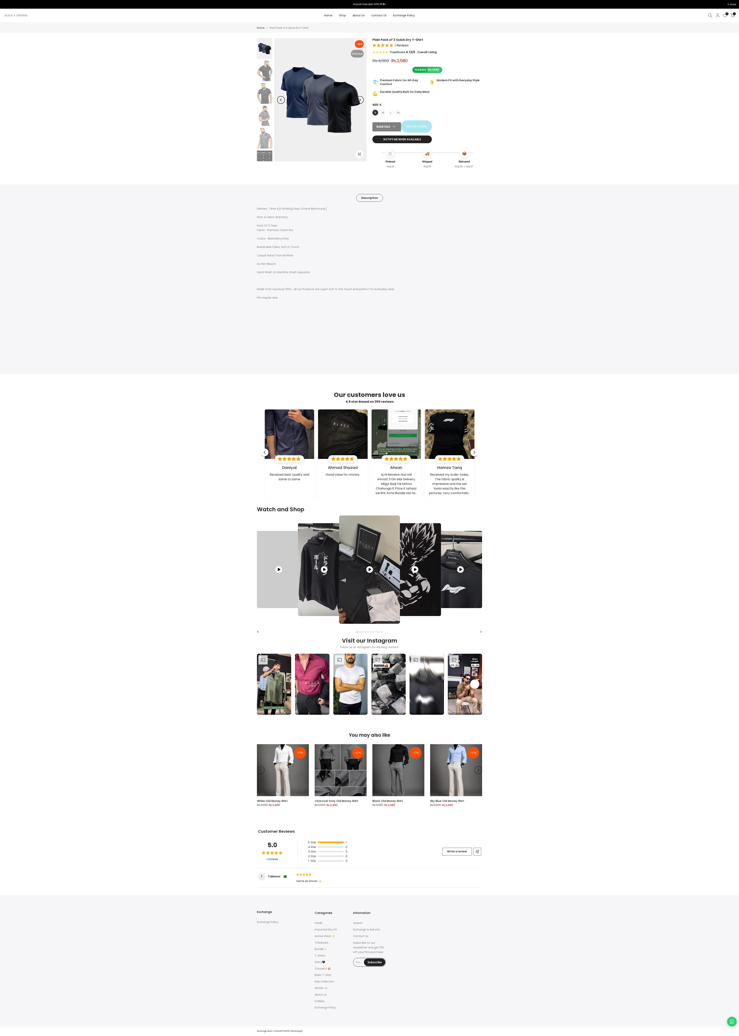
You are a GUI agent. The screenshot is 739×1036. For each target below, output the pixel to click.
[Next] (360, 100)
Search (358, 923)
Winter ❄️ (321, 988)
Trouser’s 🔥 (323, 969)
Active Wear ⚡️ (325, 936)
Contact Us (378, 15)
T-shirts (320, 955)
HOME (318, 923)
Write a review (457, 851)
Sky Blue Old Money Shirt (447, 801)
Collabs (319, 1001)
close (8, 4)
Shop (342, 15)
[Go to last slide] (258, 631)
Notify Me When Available (402, 139)
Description (369, 198)
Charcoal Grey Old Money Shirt (336, 801)
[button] (274, 684)
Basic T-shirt (323, 975)
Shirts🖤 (320, 962)
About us (321, 995)
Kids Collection (324, 981)
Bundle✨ (321, 949)
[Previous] (281, 100)
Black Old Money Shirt (387, 801)
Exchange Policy (404, 15)
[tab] (357, 632)
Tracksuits (321, 943)
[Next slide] (481, 631)
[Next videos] (474, 684)
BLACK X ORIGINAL (16, 15)
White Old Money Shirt (272, 801)
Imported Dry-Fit (326, 929)
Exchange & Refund (366, 929)
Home (328, 15)
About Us (358, 15)
